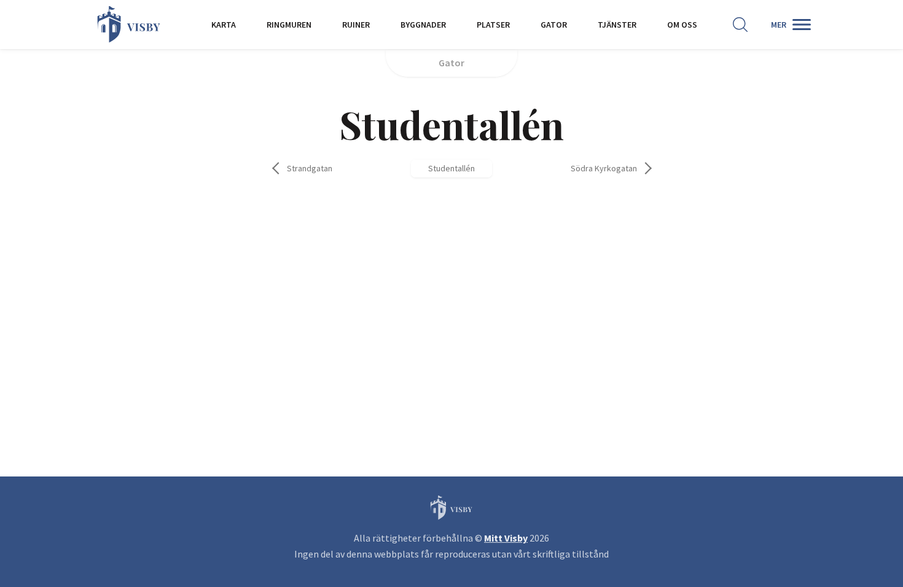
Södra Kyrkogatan (604, 168)
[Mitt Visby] (129, 24)
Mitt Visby (506, 538)
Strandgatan (309, 168)
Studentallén (451, 168)
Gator (451, 62)
